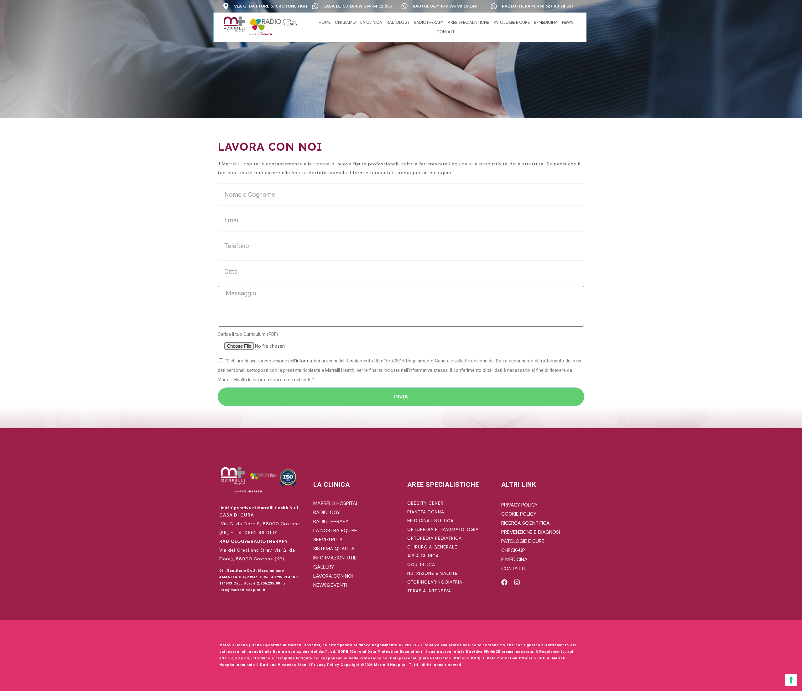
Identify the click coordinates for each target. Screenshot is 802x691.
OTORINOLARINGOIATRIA (434, 582)
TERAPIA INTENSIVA (429, 591)
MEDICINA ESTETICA (430, 520)
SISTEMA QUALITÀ (334, 548)
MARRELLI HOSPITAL (336, 503)
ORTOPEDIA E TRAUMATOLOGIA (443, 529)
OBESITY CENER (425, 503)
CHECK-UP (513, 550)
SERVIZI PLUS (327, 539)
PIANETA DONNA (425, 512)
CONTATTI (446, 31)
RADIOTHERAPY (428, 22)
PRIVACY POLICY (519, 504)
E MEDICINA (514, 559)
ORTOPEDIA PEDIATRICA (434, 538)
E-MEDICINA (546, 22)
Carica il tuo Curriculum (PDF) (248, 334)
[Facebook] (504, 582)
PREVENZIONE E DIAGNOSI (530, 532)
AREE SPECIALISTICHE (468, 22)
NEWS (568, 22)
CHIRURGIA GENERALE (432, 547)
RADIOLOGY (398, 22)
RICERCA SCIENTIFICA (525, 523)
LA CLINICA (371, 22)
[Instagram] (517, 582)
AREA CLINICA (423, 556)
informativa (308, 361)
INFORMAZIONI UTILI (335, 557)
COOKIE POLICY (518, 514)
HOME (325, 22)
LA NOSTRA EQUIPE (335, 530)
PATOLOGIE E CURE (511, 22)
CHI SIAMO (345, 22)
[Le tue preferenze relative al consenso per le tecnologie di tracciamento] (791, 680)
